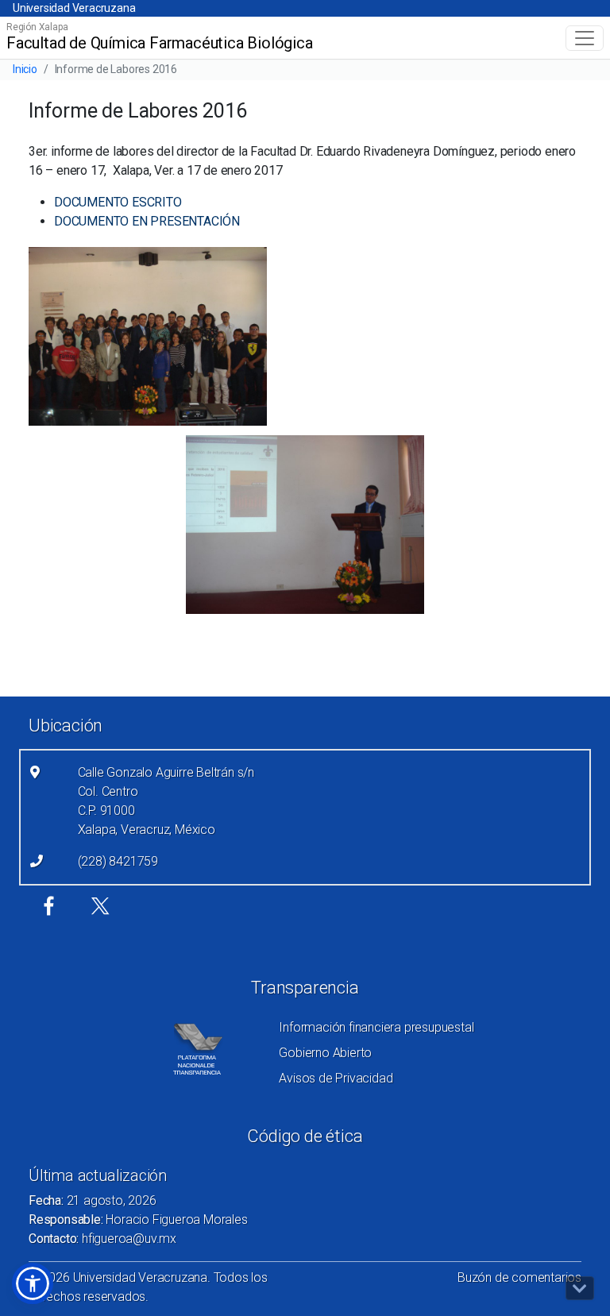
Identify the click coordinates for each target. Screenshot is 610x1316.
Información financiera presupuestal (376, 1027)
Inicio (25, 69)
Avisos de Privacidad (335, 1078)
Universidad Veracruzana (74, 8)
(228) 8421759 (118, 861)
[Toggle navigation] (585, 38)
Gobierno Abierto (325, 1052)
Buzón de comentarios (519, 1277)
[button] (32, 1283)
